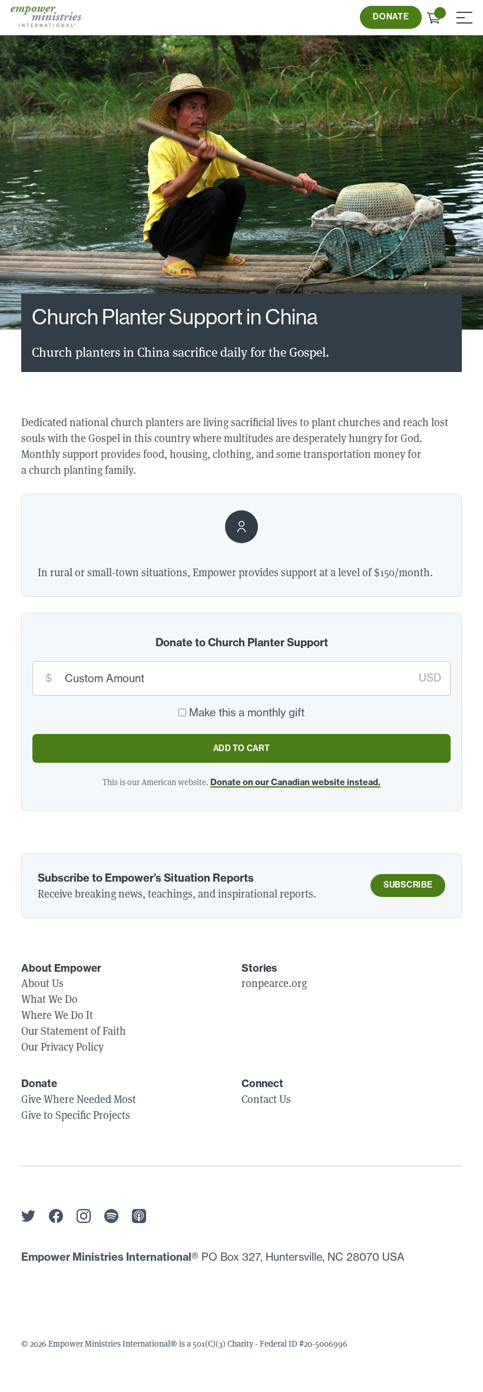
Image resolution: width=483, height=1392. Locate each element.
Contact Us (266, 1099)
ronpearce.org (274, 983)
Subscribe (407, 885)
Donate (391, 17)
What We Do (49, 999)
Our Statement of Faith (73, 1031)
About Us (42, 983)
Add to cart (241, 748)
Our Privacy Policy (62, 1046)
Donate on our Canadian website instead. (295, 782)
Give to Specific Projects (75, 1115)
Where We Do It (57, 1015)
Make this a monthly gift (247, 712)
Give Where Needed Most (78, 1099)
